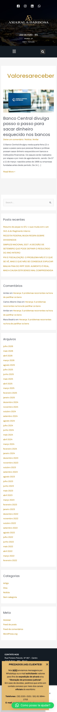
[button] (33, 705)
